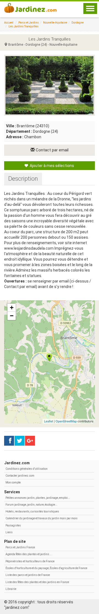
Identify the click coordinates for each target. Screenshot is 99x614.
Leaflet (48, 421)
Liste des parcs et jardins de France (28, 574)
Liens (9, 532)
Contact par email (51, 150)
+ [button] (11, 307)
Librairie (11, 588)
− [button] (11, 315)
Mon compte (13, 482)
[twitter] (30, 441)
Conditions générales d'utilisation (27, 468)
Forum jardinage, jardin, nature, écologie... (31, 504)
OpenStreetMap (66, 421)
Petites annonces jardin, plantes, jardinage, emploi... (38, 497)
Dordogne (78, 22)
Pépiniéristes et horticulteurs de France (30, 561)
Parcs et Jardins (28, 22)
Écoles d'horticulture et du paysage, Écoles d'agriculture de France (46, 568)
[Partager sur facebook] (9, 441)
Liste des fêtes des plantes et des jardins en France (37, 582)
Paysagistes (13, 525)
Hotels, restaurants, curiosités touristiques (32, 511)
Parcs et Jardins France (20, 547)
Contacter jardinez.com (20, 475)
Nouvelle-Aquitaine (55, 22)
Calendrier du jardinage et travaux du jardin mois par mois (42, 518)
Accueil (8, 22)
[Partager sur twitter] (19, 441)
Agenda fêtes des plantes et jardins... (29, 554)
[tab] (23, 179)
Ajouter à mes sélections (51, 165)
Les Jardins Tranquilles (23, 26)
